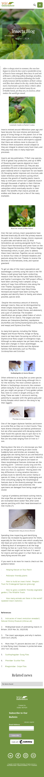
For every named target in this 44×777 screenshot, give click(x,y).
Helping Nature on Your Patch (19, 569)
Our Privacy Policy (11, 765)
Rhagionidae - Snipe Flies (16, 666)
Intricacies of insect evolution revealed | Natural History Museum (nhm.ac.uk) (20, 619)
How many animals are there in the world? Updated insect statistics (21, 599)
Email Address (15, 725)
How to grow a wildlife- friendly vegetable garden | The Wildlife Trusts (21, 591)
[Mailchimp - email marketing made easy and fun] (22, 742)
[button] (40, 5)
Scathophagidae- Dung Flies (17, 654)
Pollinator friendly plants (16, 575)
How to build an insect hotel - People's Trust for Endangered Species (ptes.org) (20, 582)
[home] (8, 4)
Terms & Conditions (22, 765)
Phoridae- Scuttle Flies (15, 660)
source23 (34, 765)
